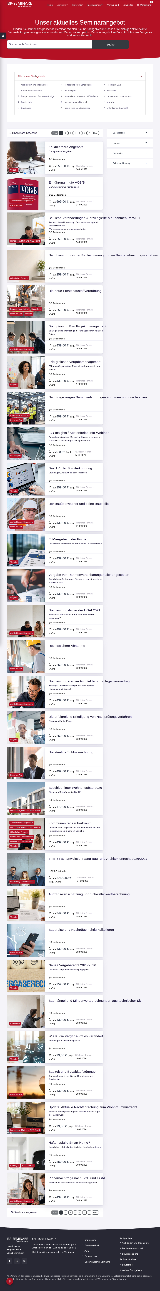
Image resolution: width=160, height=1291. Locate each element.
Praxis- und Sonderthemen (76, 108)
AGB (86, 1251)
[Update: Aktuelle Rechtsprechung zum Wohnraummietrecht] (26, 1127)
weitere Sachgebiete (132, 1270)
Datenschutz (90, 1256)
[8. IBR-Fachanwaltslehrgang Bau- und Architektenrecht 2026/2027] (26, 878)
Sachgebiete (130, 133)
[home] (19, 4)
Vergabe (110, 102)
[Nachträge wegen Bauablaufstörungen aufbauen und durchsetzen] (26, 417)
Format (130, 143)
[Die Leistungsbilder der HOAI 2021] (26, 630)
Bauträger (25, 108)
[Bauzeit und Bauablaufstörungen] (26, 1091)
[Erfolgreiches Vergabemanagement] (26, 381)
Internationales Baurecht (75, 102)
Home (50, 5)
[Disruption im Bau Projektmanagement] (26, 346)
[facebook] (9, 1261)
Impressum (90, 1240)
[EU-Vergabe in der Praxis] (26, 559)
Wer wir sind (113, 5)
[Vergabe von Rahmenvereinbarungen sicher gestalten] (26, 594)
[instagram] (24, 1261)
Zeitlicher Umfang (130, 163)
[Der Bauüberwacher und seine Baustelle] (26, 523)
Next (95, 133)
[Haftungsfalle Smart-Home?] (26, 1162)
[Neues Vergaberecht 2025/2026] (26, 985)
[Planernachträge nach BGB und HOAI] (26, 1198)
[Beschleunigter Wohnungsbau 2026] (26, 807)
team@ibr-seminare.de (48, 1252)
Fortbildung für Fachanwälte (77, 84)
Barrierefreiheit (91, 1245)
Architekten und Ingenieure (34, 84)
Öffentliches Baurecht (117, 108)
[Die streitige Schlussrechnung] (26, 772)
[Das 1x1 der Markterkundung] (26, 488)
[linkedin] (17, 1261)
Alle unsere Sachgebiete (31, 76)
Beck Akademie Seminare (97, 1262)
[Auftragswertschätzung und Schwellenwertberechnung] (26, 914)
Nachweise (130, 153)
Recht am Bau (113, 84)
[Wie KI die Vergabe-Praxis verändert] (26, 1056)
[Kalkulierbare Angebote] (26, 166)
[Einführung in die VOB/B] (26, 202)
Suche (110, 44)
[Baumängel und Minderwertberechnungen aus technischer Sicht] (26, 1020)
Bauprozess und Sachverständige (37, 96)
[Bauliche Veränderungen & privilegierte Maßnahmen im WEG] (26, 237)
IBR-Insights (69, 90)
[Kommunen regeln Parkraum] (26, 843)
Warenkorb (145, 4)
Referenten (77, 5)
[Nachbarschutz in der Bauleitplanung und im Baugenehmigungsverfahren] (26, 275)
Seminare (61, 5)
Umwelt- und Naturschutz (119, 96)
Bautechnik (26, 102)
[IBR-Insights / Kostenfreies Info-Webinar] (26, 452)
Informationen (94, 5)
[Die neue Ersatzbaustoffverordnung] (26, 310)
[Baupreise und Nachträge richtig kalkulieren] (26, 949)
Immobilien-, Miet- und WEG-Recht (80, 96)
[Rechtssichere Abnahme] (26, 665)
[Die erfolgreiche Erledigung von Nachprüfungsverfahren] (26, 736)
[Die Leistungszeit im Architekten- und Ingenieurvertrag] (26, 701)
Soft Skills (111, 90)
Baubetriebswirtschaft (31, 90)
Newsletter (127, 5)
